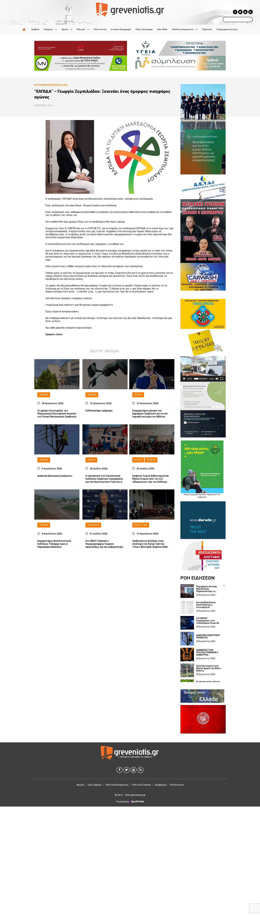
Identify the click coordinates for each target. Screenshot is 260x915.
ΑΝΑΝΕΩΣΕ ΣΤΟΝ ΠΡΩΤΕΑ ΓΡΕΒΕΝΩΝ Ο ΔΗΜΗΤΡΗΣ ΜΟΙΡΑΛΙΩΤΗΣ (207, 652)
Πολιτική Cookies (141, 784)
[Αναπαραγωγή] (184, 378)
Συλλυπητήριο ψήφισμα (98, 410)
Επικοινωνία (177, 784)
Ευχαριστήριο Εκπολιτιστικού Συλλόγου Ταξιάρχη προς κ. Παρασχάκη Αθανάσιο (54, 544)
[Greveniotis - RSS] (250, 12)
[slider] (200, 378)
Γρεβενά (43, 394)
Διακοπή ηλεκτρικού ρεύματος (54, 475)
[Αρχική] (24, 29)
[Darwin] (137, 801)
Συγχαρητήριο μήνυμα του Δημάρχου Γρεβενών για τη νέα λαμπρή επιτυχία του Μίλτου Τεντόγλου (150, 413)
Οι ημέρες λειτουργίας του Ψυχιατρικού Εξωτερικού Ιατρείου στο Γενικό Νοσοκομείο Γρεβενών (56, 413)
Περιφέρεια (93, 525)
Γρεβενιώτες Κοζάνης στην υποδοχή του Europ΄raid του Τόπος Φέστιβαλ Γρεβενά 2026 (150, 544)
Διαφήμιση (160, 784)
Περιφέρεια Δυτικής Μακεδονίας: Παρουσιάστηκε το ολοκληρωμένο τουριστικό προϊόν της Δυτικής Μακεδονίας (208, 588)
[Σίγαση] (216, 378)
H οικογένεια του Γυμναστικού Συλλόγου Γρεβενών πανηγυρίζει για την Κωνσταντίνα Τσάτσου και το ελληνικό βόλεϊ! (104, 478)
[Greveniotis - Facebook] (235, 12)
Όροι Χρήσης (95, 784)
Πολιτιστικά (140, 525)
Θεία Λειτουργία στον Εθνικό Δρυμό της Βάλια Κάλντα (208, 668)
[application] (203, 369)
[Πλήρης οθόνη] (221, 378)
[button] (203, 369)
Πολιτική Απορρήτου (116, 784)
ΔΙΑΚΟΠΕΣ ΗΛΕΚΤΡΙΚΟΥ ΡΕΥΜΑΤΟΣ (208, 636)
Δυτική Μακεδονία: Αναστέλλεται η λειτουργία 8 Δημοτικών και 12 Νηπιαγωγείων (206, 604)
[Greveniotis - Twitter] (240, 12)
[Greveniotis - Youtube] (245, 12)
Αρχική (80, 784)
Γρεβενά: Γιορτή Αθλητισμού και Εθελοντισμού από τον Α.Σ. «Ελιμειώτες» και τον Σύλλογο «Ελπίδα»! (150, 478)
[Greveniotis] (130, 9)
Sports (138, 394)
